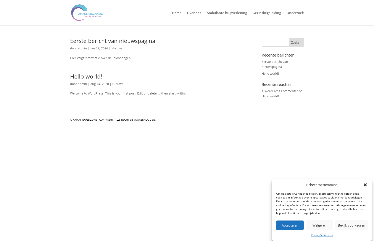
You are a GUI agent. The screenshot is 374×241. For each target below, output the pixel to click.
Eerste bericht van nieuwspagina (112, 41)
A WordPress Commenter (280, 91)
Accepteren (290, 225)
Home (176, 13)
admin (82, 48)
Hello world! (86, 76)
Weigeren (320, 225)
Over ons (194, 13)
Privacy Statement (322, 235)
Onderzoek (295, 13)
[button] (365, 185)
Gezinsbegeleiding (267, 13)
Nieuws (116, 48)
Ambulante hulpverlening (227, 13)
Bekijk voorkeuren (351, 225)
